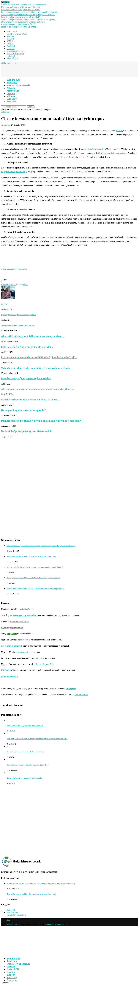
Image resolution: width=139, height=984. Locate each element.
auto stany (12, 99)
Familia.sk (11, 46)
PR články (25, 640)
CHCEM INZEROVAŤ (17, 34)
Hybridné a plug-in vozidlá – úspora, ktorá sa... (21, 7)
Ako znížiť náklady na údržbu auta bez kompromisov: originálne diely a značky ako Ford (41, 546)
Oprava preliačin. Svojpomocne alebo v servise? (25, 726)
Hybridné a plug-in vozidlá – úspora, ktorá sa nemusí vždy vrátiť (31, 556)
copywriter (12, 633)
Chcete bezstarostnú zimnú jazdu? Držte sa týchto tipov (28, 765)
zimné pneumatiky (19, 269)
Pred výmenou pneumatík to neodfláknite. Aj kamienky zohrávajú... (30, 12)
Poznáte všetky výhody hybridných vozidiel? (20, 17)
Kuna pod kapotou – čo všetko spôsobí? (18, 24)
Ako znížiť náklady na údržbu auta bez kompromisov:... (25, 5)
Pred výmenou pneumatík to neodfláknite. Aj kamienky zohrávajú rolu (33, 578)
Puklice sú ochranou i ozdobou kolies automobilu (25, 752)
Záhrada (11, 88)
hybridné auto (13, 80)
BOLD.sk (11, 39)
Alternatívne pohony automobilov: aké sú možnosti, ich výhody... (29, 19)
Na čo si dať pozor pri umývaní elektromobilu (26, 431)
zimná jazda (6, 269)
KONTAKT (12, 31)
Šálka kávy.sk (12, 58)
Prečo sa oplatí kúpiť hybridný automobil (18, 27)
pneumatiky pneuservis (18, 85)
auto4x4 (11, 96)
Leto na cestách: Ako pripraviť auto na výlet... (20, 9)
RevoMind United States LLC (56, 925)
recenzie (40, 658)
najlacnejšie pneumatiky (12, 627)
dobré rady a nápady (10, 646)
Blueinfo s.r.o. (12, 925)
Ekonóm (11, 93)
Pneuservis (12, 102)
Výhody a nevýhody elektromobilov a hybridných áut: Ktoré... (28, 14)
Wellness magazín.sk (15, 53)
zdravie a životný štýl (44, 664)
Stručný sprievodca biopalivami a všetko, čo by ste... (23, 22)
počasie (119, 130)
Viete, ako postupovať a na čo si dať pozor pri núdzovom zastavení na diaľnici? (37, 739)
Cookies (5, 983)
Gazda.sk (11, 48)
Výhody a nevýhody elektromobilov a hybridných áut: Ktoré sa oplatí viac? (35, 588)
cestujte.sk (11, 56)
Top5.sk (10, 43)
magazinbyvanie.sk (15, 51)
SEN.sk (10, 41)
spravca (7, 125)
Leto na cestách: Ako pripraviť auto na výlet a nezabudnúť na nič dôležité (35, 567)
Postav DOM (13, 91)
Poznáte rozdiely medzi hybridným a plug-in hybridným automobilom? (41, 420)
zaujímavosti (23, 652)
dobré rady (12, 82)
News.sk (10, 36)
